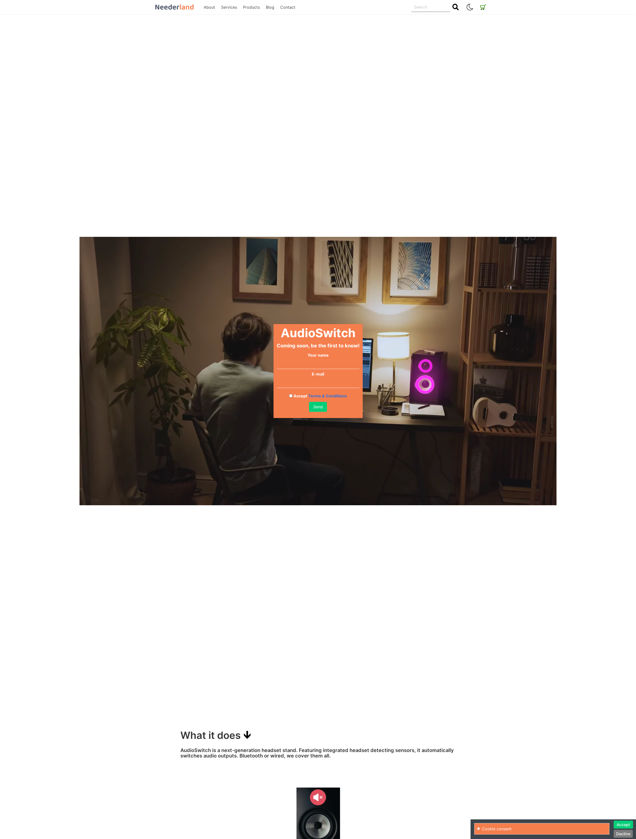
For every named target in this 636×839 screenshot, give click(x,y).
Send (318, 406)
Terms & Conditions (327, 395)
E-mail (318, 374)
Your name (318, 355)
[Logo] (174, 7)
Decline (623, 833)
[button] (470, 7)
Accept (319, 395)
